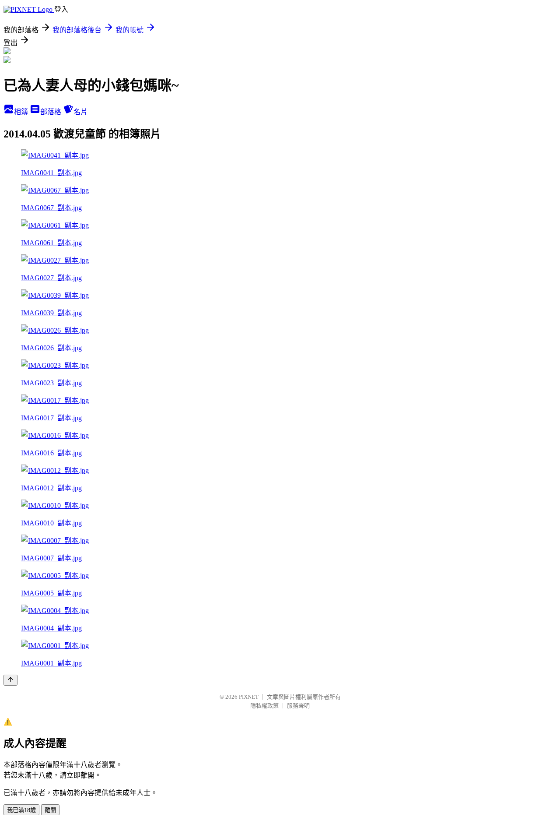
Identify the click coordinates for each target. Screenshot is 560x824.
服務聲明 (298, 705)
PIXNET (249, 697)
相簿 (22, 112)
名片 (81, 112)
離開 (50, 810)
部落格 (51, 112)
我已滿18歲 (21, 810)
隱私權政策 (264, 705)
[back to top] (11, 680)
